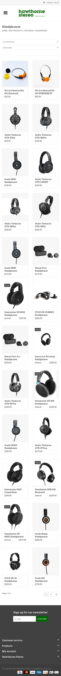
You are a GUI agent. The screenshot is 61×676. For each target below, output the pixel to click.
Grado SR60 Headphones (10, 180)
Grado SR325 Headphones (10, 446)
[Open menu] (5, 12)
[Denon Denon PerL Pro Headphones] (15, 339)
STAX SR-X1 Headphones (10, 579)
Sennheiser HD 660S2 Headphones (14, 535)
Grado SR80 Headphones (10, 269)
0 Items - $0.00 (52, 2)
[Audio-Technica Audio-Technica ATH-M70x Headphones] (15, 384)
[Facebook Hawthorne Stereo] (28, 627)
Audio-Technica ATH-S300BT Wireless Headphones (43, 181)
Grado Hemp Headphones (41, 535)
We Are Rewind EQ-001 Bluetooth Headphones (14, 92)
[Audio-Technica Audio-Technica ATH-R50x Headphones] (46, 206)
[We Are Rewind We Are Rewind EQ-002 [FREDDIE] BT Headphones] (46, 74)
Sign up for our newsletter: (30, 612)
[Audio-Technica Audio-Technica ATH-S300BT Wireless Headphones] (46, 162)
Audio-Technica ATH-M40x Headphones (43, 136)
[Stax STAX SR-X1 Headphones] (15, 561)
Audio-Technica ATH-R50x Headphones (43, 225)
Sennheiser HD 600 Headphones (44, 402)
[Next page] (56, 594)
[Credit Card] (19, 672)
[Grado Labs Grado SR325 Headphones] (15, 428)
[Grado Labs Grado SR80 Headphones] (15, 251)
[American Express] (39, 672)
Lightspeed (46, 668)
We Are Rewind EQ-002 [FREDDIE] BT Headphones (45, 92)
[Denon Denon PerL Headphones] (46, 251)
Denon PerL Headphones (41, 269)
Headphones (41, 30)
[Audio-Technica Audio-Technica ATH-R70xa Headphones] (46, 428)
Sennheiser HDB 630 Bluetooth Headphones (45, 491)
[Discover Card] (45, 672)
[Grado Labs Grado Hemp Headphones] (46, 517)
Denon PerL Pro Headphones (12, 358)
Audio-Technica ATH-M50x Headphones (12, 225)
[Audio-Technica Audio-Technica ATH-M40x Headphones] (46, 118)
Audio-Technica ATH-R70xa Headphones (43, 447)
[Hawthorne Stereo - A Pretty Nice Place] (36, 13)
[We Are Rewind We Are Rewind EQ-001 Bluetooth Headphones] (15, 74)
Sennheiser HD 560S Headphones (14, 313)
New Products (16, 30)
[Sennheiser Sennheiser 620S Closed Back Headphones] (15, 472)
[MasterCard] (26, 672)
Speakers (29, 30)
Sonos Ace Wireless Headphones (45, 358)
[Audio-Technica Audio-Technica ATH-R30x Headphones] (15, 118)
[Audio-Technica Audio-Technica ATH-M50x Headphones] (15, 206)
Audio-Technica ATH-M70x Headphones (12, 402)
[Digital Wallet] (53, 672)
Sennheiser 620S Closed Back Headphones (13, 491)
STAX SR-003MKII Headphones (44, 313)
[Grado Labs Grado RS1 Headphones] (46, 561)
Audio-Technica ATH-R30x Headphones (12, 136)
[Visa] (32, 672)
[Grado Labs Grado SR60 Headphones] (15, 162)
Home (4, 30)
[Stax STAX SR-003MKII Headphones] (46, 295)
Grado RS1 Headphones (41, 579)
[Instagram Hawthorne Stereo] (33, 627)
